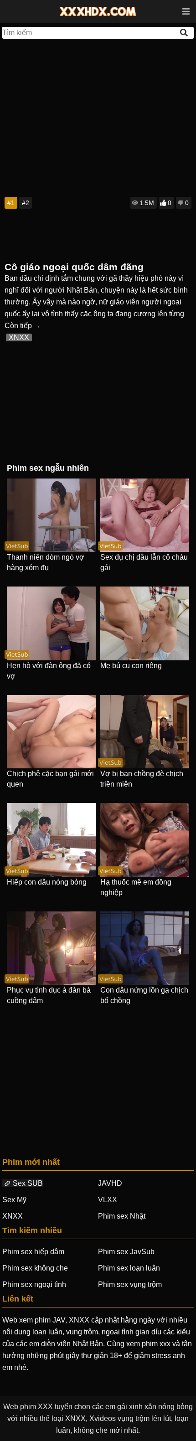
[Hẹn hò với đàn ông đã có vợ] (51, 623)
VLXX (107, 1200)
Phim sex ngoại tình (34, 1284)
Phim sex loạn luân (129, 1268)
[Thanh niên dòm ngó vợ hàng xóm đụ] (51, 515)
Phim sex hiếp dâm (33, 1252)
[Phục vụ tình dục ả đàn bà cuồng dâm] (51, 948)
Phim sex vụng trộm (130, 1284)
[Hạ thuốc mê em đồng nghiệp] (144, 839)
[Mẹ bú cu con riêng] (144, 623)
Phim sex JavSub (126, 1252)
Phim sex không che (35, 1268)
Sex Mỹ (14, 1200)
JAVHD (110, 1183)
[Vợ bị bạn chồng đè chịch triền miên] (144, 731)
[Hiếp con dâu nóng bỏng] (51, 839)
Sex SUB (28, 1183)
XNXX (19, 337)
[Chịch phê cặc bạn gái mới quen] (51, 731)
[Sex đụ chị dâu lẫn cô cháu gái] (144, 515)
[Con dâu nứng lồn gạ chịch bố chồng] (144, 948)
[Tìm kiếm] (184, 32)
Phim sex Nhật (121, 1216)
